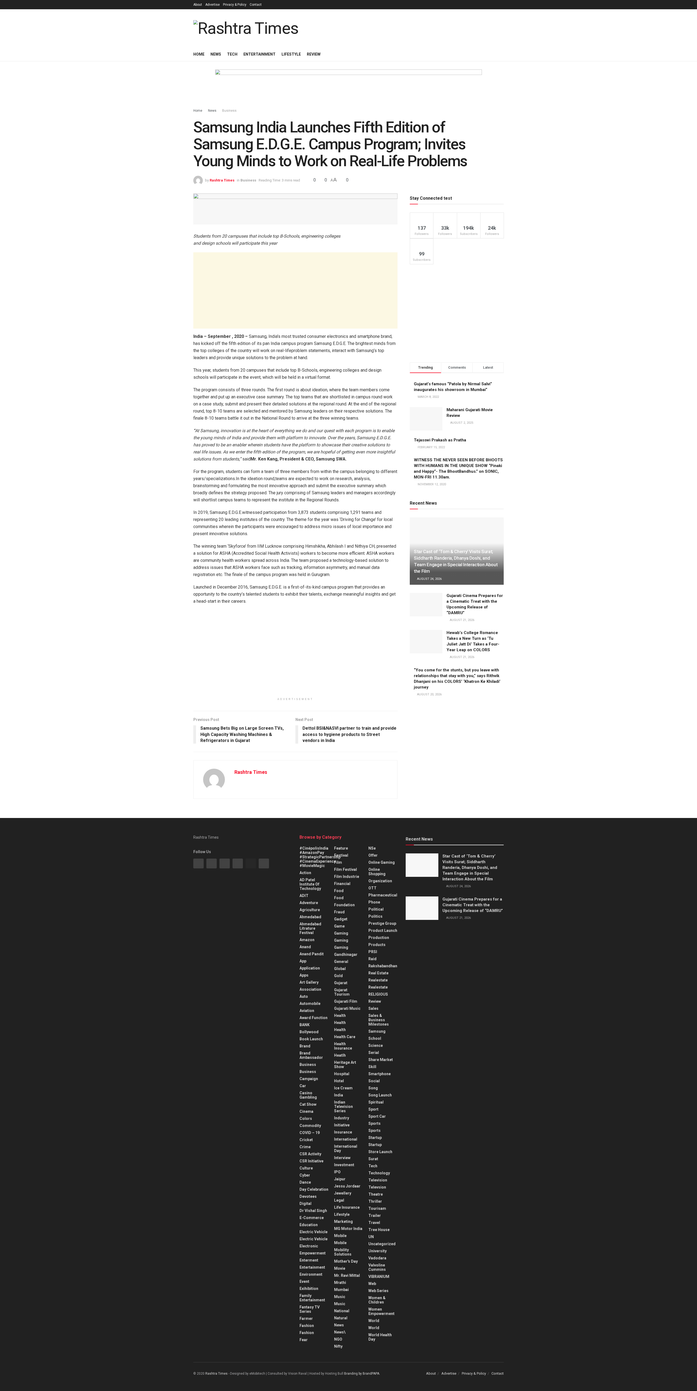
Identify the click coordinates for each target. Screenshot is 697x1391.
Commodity (310, 1125)
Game (339, 926)
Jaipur (340, 1179)
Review (313, 54)
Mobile (340, 1236)
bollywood (309, 1032)
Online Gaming (381, 862)
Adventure (308, 903)
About (197, 5)
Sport (373, 1109)
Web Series (378, 1291)
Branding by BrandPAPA (361, 1373)
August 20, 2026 (429, 694)
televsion (377, 1187)
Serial (373, 1052)
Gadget (340, 919)
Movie (339, 1268)
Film (338, 862)
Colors (305, 1118)
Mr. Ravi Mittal (347, 1275)
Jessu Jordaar (347, 1186)
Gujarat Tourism (342, 992)
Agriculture (309, 910)
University (377, 1251)
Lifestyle (291, 54)
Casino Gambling (308, 1095)
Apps (303, 975)
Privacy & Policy (234, 5)
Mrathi (340, 1282)
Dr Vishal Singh (313, 1210)
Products (377, 945)
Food (339, 891)
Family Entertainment (312, 1297)
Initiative (342, 1125)
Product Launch (382, 930)
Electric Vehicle (313, 1232)
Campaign (308, 1079)
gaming (341, 933)
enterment (308, 1260)
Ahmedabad (310, 917)
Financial (342, 883)
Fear (303, 1340)
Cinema (306, 1111)
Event (304, 1281)
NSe (372, 848)
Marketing (343, 1221)
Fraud (339, 912)
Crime (305, 1147)
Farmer (306, 1318)
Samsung (377, 1031)
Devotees (308, 1196)
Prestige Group (382, 923)
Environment (310, 1274)
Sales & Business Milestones (378, 1019)
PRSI (372, 952)
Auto (303, 996)
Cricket (306, 1140)
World (373, 1321)
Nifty (338, 1346)
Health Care (344, 1037)
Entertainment (259, 54)
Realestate (378, 980)
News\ (340, 1332)
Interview (342, 1158)
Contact (256, 5)
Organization (380, 881)
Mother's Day (346, 1261)
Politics (375, 916)
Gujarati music (347, 1008)
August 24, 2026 (429, 579)
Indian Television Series (343, 1106)
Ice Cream (343, 1088)
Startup (375, 1137)
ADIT (303, 895)
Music (339, 1297)
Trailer (374, 1215)
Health (340, 1015)
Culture (306, 1168)
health (340, 1022)
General (341, 961)
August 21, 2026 (461, 620)
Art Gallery (309, 982)
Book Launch (311, 1039)
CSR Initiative (311, 1161)
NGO (338, 1339)
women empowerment (381, 1311)
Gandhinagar (345, 954)
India (338, 1095)
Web (372, 1283)
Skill (372, 1067)
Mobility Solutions (342, 1252)
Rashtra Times (222, 180)
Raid (372, 959)
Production (378, 937)
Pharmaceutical (382, 895)
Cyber (304, 1175)
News (215, 54)
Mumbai (341, 1289)
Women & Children (377, 1300)
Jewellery (342, 1193)
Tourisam (377, 1208)
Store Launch (380, 1152)
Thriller (375, 1201)
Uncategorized (382, 1244)
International (345, 1139)
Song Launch (380, 1095)
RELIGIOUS (378, 994)
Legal (339, 1200)
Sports (374, 1123)
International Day (345, 1148)
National (341, 1311)
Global (340, 968)
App (302, 961)
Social (374, 1081)
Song (373, 1088)
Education (308, 1225)
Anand (305, 947)
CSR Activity (310, 1154)
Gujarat (340, 983)
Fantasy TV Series (309, 1309)
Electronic (308, 1246)
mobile (340, 1243)
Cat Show (307, 1104)
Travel (374, 1222)
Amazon (306, 940)
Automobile (309, 1003)
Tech (232, 54)
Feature (341, 848)
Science (375, 1045)
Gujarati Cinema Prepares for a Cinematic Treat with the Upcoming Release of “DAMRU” (472, 905)
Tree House (379, 1230)
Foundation (344, 905)
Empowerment (312, 1253)
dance (305, 1182)
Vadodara (377, 1258)
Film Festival (345, 869)
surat (373, 1159)
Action (305, 873)
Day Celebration (313, 1189)
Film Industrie (346, 876)
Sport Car (377, 1116)
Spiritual (376, 1102)
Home (198, 54)
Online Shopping (377, 871)
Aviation (306, 1010)
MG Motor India (348, 1228)
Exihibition (308, 1288)
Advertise (212, 5)
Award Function (313, 1018)
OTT (372, 888)
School (374, 1038)
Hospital (341, 1074)
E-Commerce (311, 1218)
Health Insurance (343, 1046)
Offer (373, 855)
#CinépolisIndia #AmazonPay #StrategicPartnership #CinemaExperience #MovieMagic (320, 857)
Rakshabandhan (382, 966)
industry (341, 1118)
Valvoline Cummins (377, 1267)
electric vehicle (313, 1239)
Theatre (375, 1194)
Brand (304, 1046)
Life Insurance (347, 1207)
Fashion (306, 1325)
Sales (373, 1008)
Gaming (341, 940)
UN (371, 1237)
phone (374, 902)
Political (376, 909)
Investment (344, 1165)
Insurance (343, 1132)
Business (229, 111)
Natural (340, 1318)
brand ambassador (311, 1055)
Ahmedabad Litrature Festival (310, 928)
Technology (379, 1173)
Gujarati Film (345, 1001)
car (302, 1086)
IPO (337, 1172)
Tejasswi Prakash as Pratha (440, 440)
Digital (305, 1203)
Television (377, 1180)
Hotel (339, 1081)
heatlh (340, 1055)
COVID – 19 (309, 1133)
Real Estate (378, 973)
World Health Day (380, 1337)
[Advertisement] (295, 290)
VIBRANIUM (378, 1276)
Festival (341, 855)
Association (310, 989)
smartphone (379, 1074)
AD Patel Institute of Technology (310, 884)
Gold (338, 976)
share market (380, 1059)
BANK (304, 1025)
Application (309, 968)
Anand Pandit (311, 954)
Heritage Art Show (345, 1064)
